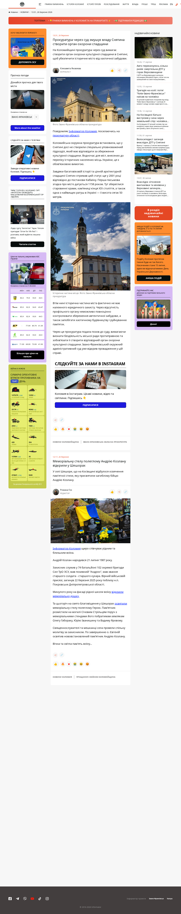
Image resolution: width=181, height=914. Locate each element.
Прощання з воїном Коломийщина (95, 677)
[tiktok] (39, 898)
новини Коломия (62, 677)
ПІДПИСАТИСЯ (27, 178)
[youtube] (32, 898)
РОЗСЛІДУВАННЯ (111, 4)
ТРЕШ (153, 4)
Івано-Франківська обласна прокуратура (105, 442)
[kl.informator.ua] (22, 4)
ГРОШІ (145, 4)
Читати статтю (27, 244)
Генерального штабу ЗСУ (32, 484)
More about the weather (27, 128)
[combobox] (25, 117)
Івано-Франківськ (156, 898)
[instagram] (47, 898)
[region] (27, 124)
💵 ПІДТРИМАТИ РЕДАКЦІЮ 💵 (131, 20)
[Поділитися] (119, 70)
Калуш (170, 898)
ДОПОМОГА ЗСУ (27, 62)
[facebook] (10, 898)
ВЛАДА (135, 4)
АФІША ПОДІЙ (154, 278)
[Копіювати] (125, 70)
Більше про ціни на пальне (27, 355)
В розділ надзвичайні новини (153, 213)
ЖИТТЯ (126, 4)
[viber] (25, 898)
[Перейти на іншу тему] (176, 4)
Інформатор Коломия (83, 131)
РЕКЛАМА (163, 4)
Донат (153, 324)
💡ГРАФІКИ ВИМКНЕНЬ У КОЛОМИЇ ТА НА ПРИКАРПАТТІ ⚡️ (80, 20)
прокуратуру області (66, 135)
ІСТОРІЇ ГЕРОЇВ (94, 4)
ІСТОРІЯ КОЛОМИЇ (75, 4)
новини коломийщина (66, 442)
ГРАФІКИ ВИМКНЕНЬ (54, 4)
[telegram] (17, 898)
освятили (121, 603)
